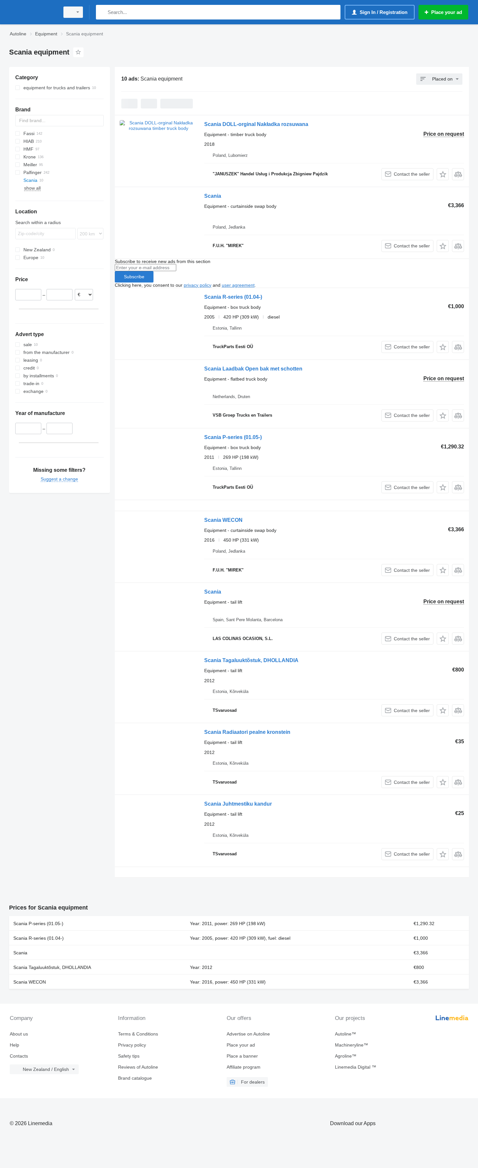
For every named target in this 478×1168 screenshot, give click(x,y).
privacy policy (197, 285)
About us (19, 1033)
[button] (443, 174)
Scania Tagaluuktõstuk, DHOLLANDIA (251, 660)
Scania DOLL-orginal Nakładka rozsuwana (256, 124)
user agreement (238, 285)
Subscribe (134, 276)
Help (14, 1045)
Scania (212, 196)
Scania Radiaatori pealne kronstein (247, 732)
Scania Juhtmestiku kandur (238, 804)
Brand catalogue (135, 1078)
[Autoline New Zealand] (32, 12)
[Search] (102, 12)
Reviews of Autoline (138, 1067)
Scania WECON (223, 520)
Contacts (19, 1056)
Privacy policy (132, 1045)
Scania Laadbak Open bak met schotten (253, 368)
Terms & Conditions (138, 1033)
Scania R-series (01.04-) (233, 297)
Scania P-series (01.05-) (233, 437)
